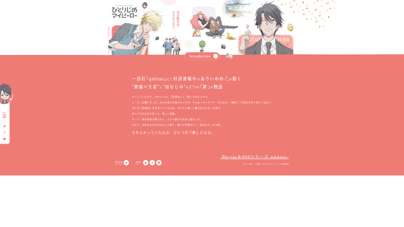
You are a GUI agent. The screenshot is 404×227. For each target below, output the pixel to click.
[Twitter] (126, 162)
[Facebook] (152, 162)
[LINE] (159, 162)
